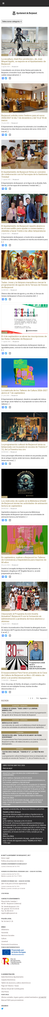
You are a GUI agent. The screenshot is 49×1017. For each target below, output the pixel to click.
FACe (7, 994)
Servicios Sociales (7, 935)
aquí (8, 804)
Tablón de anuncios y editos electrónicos (16, 983)
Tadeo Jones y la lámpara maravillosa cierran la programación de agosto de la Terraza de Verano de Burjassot (24, 285)
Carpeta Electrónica (8, 980)
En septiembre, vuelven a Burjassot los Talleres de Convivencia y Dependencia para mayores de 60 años (23, 560)
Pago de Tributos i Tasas (10, 986)
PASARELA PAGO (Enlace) (12, 812)
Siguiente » (43, 698)
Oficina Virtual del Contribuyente (12, 989)
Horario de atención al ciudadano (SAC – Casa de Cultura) (21, 871)
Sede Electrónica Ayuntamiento (12, 977)
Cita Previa (5, 893)
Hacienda (4, 933)
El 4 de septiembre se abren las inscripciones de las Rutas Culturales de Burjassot (24, 337)
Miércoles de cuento (10, 723)
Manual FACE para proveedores (12, 1000)
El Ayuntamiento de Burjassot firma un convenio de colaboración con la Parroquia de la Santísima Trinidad (24, 174)
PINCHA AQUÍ (7, 768)
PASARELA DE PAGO (35, 802)
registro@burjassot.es (9, 913)
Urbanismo (5, 929)
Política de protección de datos (12, 861)
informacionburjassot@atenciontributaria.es (29, 780)
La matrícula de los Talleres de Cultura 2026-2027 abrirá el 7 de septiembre (24, 391)
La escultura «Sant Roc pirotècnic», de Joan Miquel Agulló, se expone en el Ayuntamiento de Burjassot (23, 61)
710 (37, 698)
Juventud (4, 941)
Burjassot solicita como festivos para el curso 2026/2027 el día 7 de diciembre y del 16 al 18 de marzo (24, 118)
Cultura (3, 938)
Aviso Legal (5, 858)
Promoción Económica (9, 944)
